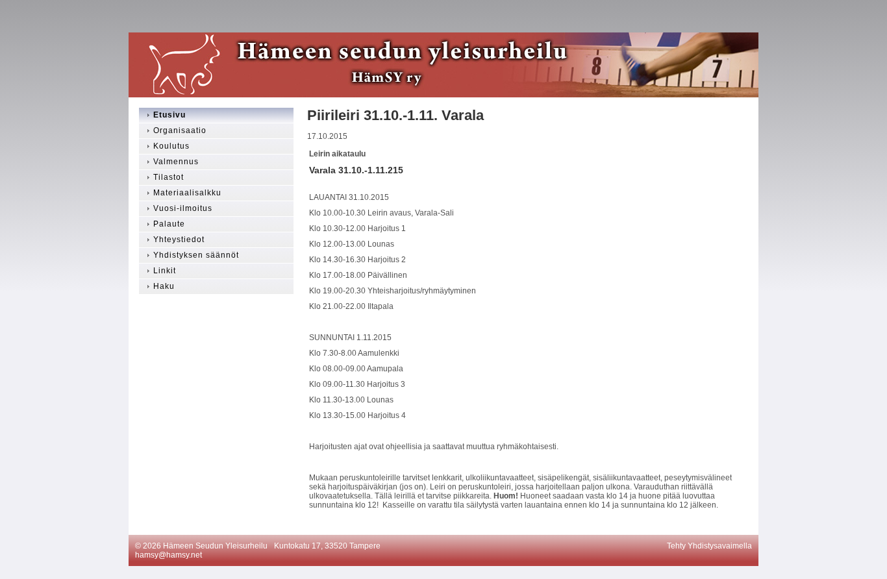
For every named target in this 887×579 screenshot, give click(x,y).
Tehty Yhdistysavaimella (709, 545)
